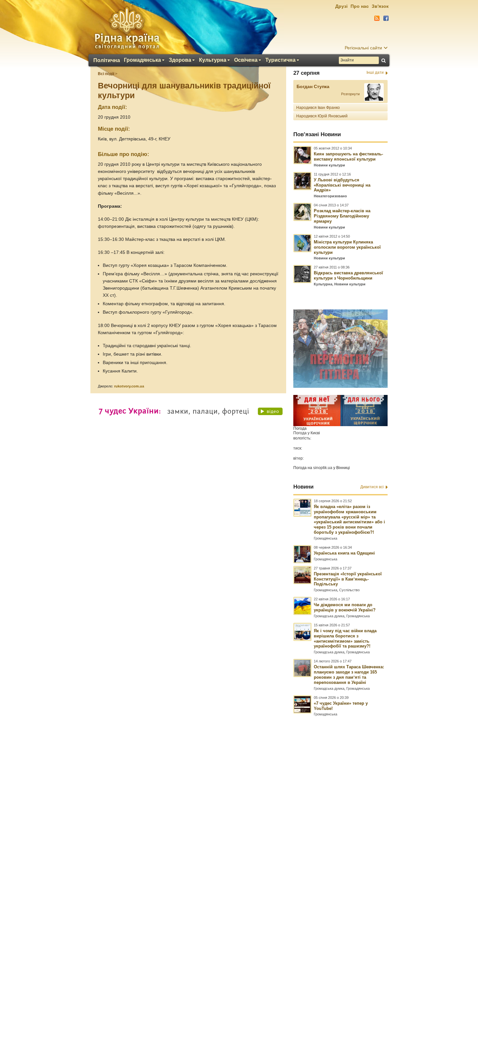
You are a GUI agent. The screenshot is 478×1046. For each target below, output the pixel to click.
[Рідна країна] (127, 28)
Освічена (246, 60)
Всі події (106, 74)
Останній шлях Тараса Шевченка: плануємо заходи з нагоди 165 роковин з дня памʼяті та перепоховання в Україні (349, 674)
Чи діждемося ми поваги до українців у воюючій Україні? (345, 607)
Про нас (360, 6)
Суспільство (349, 590)
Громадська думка (329, 616)
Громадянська (142, 60)
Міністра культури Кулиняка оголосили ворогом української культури (347, 247)
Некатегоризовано (330, 196)
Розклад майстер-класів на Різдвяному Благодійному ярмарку (342, 216)
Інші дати (375, 72)
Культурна (212, 60)
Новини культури (329, 165)
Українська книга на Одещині (344, 553)
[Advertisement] (239, 869)
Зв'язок (380, 6)
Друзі (341, 6)
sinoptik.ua (322, 467)
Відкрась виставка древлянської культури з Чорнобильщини (348, 275)
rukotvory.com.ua (129, 386)
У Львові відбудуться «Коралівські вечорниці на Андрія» (342, 185)
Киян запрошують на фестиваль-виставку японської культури (348, 156)
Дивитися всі (372, 487)
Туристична (280, 60)
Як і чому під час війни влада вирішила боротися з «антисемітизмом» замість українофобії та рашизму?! (345, 638)
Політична (106, 60)
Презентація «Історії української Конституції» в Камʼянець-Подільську (348, 579)
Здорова (180, 60)
